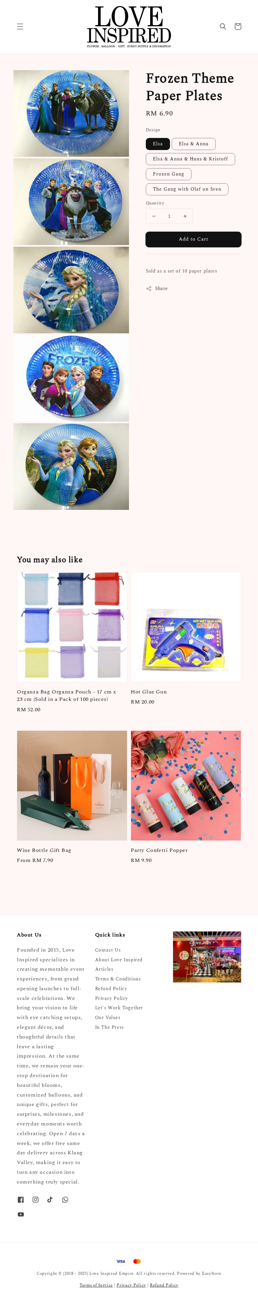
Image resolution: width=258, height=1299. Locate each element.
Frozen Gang (168, 174)
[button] (20, 26)
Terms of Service (96, 1285)
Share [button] (161, 288)
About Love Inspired (119, 959)
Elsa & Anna (194, 143)
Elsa (158, 143)
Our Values (108, 1017)
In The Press (109, 1027)
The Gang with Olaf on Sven (187, 189)
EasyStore (211, 1273)
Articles (104, 969)
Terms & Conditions (118, 978)
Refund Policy (111, 988)
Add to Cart (193, 239)
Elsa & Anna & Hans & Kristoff (190, 158)
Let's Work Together (119, 1007)
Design (153, 130)
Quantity (155, 203)
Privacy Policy (111, 998)
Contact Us (108, 950)
